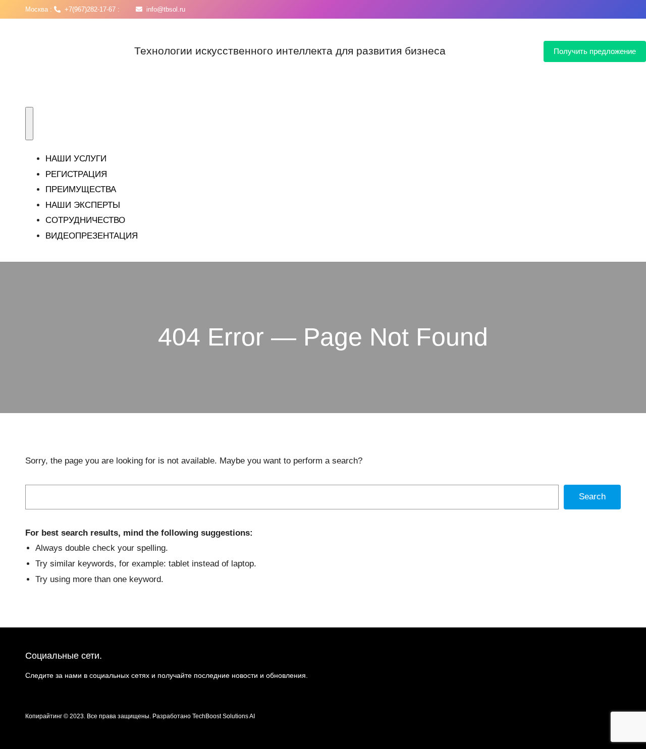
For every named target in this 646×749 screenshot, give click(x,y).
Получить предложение (595, 51)
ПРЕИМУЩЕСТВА (80, 189)
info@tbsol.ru (163, 9)
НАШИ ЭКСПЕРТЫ (82, 205)
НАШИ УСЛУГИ (75, 158)
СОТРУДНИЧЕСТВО (85, 220)
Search (592, 496)
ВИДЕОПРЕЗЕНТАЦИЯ (91, 236)
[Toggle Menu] (29, 123)
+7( (67, 9)
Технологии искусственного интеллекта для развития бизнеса (290, 51)
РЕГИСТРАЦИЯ (76, 174)
